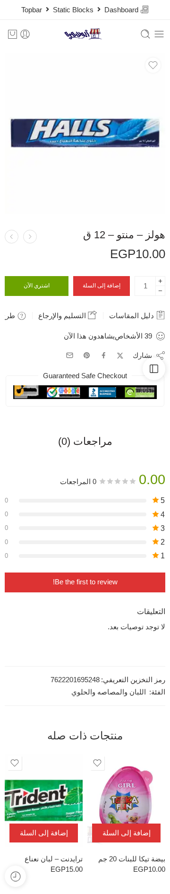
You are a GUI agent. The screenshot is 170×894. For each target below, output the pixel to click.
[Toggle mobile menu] (159, 34)
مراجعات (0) (85, 441)
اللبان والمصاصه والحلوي (108, 692)
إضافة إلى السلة (101, 285)
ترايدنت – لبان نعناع (54, 859)
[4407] (85, 133)
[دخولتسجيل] (25, 34)
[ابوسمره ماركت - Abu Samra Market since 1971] (85, 34)
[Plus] (160, 281)
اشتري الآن (37, 285)
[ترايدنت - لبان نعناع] (44, 800)
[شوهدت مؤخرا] (15, 876)
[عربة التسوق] (12, 34)
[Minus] (160, 291)
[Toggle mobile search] (145, 34)
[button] (126, 833)
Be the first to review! (85, 582)
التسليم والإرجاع (63, 316)
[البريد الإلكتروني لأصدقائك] (70, 355)
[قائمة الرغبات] (153, 65)
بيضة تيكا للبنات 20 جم (131, 859)
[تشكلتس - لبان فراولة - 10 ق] (30, 236)
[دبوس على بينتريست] (87, 355)
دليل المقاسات (132, 316)
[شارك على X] (120, 355)
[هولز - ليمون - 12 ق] (11, 236)
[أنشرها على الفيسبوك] (103, 355)
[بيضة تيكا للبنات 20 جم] (126, 800)
